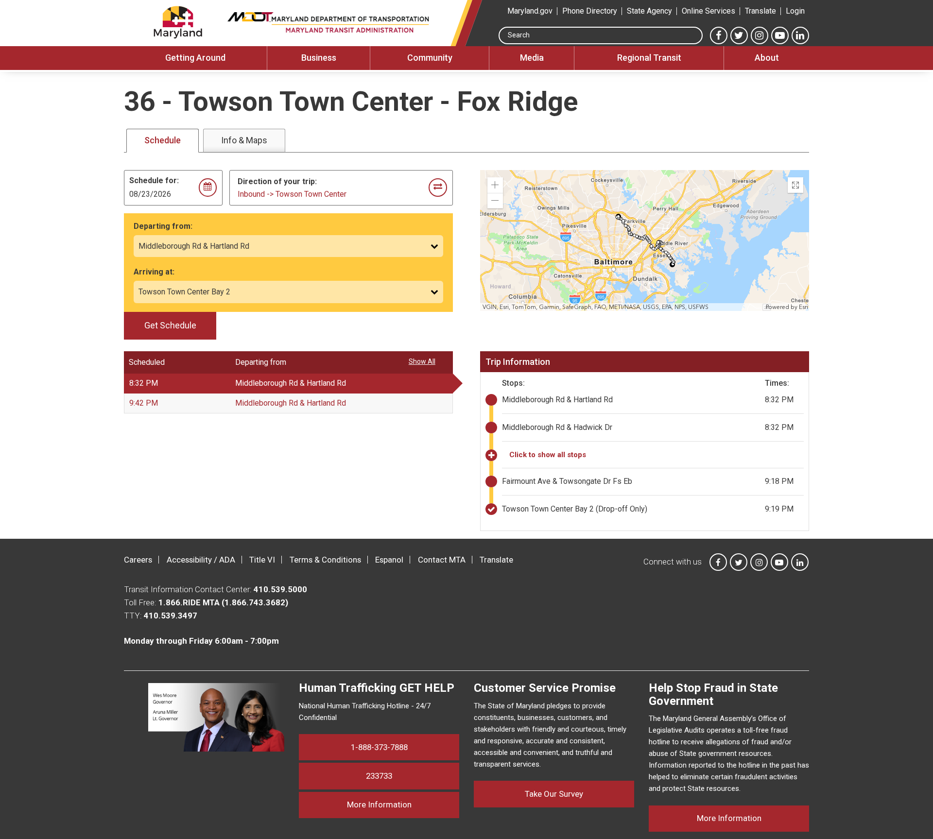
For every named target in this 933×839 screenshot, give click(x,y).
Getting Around (195, 57)
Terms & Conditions (325, 560)
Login (795, 11)
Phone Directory (589, 11)
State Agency (649, 11)
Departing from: (163, 226)
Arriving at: (154, 271)
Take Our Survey (554, 794)
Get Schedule (170, 325)
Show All (422, 361)
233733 (379, 776)
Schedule (162, 140)
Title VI (262, 560)
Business (318, 57)
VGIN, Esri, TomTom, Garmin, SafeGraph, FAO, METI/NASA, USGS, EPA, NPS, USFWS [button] (595, 307)
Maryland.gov (530, 11)
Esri (803, 307)
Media (532, 57)
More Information (403, 804)
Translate (760, 11)
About (767, 57)
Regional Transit (649, 57)
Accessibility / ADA (201, 560)
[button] (495, 185)
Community (429, 57)
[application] (645, 240)
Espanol (389, 560)
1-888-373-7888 (379, 747)
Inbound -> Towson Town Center (292, 194)
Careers (138, 560)
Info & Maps (244, 140)
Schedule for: (154, 180)
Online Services (708, 11)
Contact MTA (442, 560)
